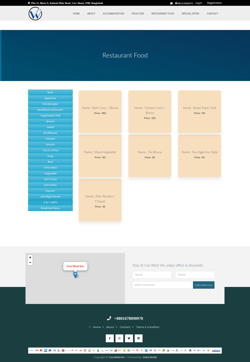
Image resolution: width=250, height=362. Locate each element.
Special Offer (190, 13)
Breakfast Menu (50, 208)
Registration (214, 3)
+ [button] (30, 257)
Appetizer (50, 98)
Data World (150, 357)
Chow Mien (50, 167)
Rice (50, 162)
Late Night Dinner (50, 196)
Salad (50, 127)
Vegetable (50, 173)
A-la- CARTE (50, 202)
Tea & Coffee (50, 150)
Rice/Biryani (50, 133)
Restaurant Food (163, 13)
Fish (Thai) (50, 179)
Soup (50, 156)
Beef (50, 92)
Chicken (50, 138)
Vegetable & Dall (50, 115)
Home (76, 13)
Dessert (50, 190)
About (91, 13)
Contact (212, 13)
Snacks (50, 144)
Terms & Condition (147, 327)
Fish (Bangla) (50, 104)
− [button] (30, 262)
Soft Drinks (50, 185)
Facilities (138, 13)
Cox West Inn (116, 357)
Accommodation (113, 13)
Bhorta (50, 121)
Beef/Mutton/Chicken (50, 109)
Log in (198, 3)
